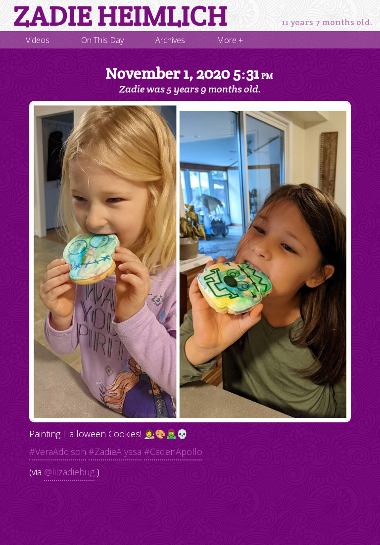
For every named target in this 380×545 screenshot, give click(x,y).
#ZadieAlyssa (115, 451)
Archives (170, 40)
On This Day (102, 40)
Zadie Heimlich (120, 16)
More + (230, 40)
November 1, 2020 (189, 73)
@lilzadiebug (69, 472)
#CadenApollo (173, 451)
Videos (37, 40)
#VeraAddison (57, 451)
